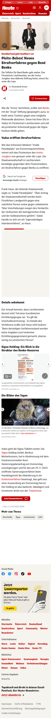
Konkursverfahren (11, 479)
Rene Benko (7, 517)
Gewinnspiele (31, 659)
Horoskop (42, 644)
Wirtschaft (26, 18)
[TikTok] (22, 573)
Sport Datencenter (11, 659)
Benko (46, 108)
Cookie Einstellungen (11, 713)
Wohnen (20, 663)
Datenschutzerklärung (11, 708)
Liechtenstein (29, 517)
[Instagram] (16, 573)
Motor (4, 668)
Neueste (42, 13)
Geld (40, 517)
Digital (31, 644)
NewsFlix (42, 2)
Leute (13, 644)
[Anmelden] (40, 7)
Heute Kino (24, 648)
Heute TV (37, 648)
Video (23, 668)
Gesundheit (7, 663)
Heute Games (8, 648)
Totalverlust (35, 490)
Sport (18, 13)
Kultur (21, 644)
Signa (4, 452)
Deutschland (35, 624)
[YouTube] (29, 573)
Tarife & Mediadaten (23, 704)
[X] (9, 573)
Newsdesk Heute (19, 86)
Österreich (8, 13)
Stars (4, 644)
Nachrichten (15, 18)
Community (32, 628)
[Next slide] (48, 364)
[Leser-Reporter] (34, 7)
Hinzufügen (40, 178)
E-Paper (8, 2)
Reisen (14, 668)
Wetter (44, 628)
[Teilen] (4, 98)
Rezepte (44, 659)
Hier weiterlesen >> (28, 433)
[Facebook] (3, 573)
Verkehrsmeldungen (37, 663)
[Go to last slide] (2, 364)
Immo (20, 2)
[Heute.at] (8, 8)
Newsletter (7, 633)
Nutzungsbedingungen (35, 708)
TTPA (38, 704)
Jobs (31, 2)
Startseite (4, 18)
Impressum (6, 704)
